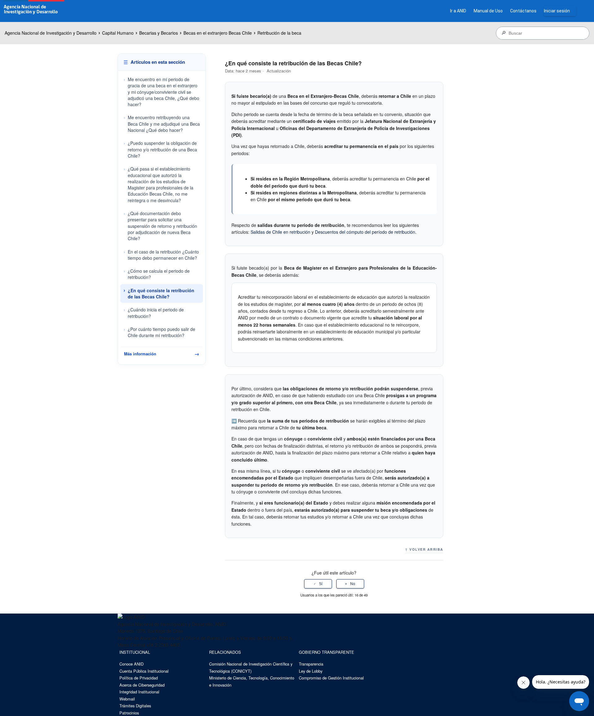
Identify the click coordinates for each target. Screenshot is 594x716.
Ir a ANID (458, 10)
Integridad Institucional (139, 692)
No (352, 584)
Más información (161, 353)
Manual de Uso (488, 10)
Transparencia (311, 664)
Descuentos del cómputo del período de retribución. (365, 232)
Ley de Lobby (310, 671)
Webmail (127, 699)
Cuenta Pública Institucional (144, 671)
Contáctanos (523, 10)
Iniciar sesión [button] (557, 10)
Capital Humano (118, 33)
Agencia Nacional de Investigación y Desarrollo (51, 33)
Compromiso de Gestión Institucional (331, 678)
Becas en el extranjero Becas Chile (217, 33)
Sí (320, 584)
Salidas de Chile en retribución (280, 232)
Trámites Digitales (135, 706)
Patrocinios (129, 713)
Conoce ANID (131, 664)
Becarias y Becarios (158, 33)
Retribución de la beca (279, 33)
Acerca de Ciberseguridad (142, 685)
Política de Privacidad (138, 678)
